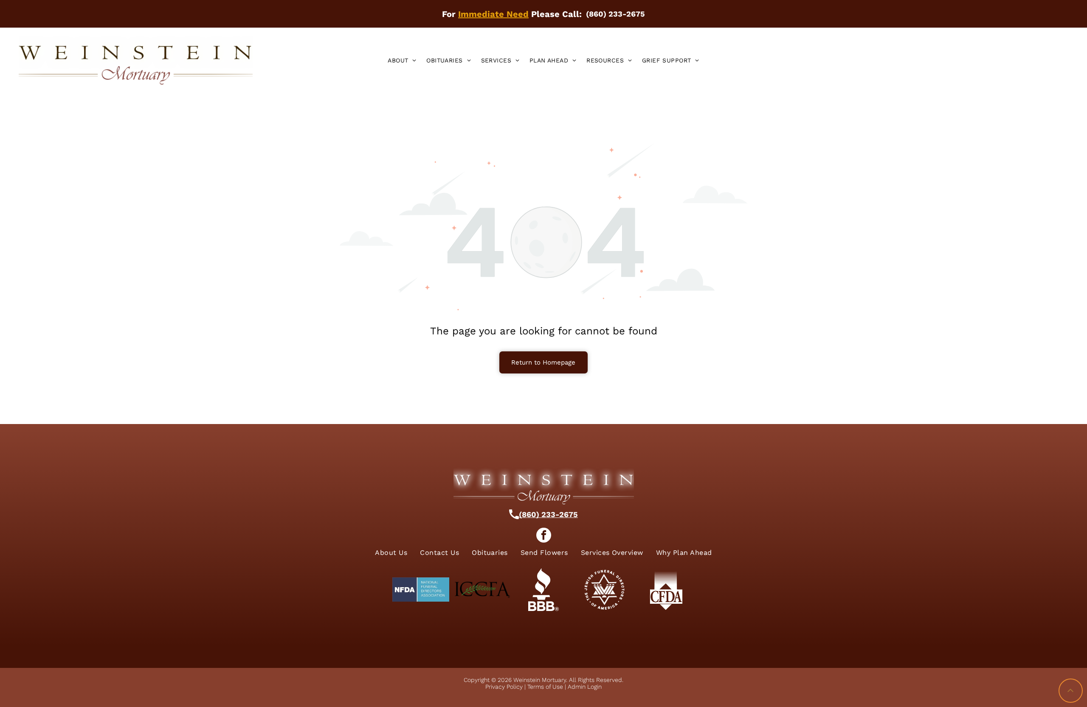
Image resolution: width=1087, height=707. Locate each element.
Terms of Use (545, 686)
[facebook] (543, 536)
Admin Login (585, 686)
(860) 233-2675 (548, 514)
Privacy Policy (504, 686)
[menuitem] (402, 60)
